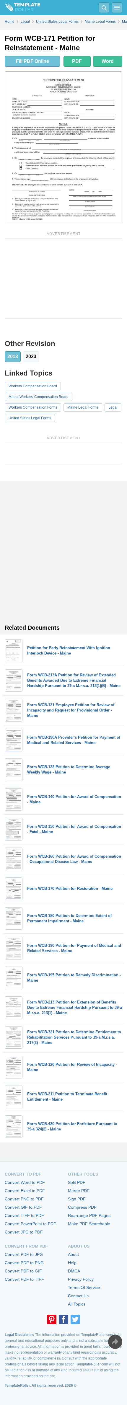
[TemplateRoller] (20, 7)
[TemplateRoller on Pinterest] (51, 1319)
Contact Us (78, 1295)
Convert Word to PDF (25, 1182)
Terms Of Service (84, 1287)
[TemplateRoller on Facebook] (63, 1319)
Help (72, 1262)
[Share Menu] (115, 1342)
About (73, 1254)
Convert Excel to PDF (25, 1190)
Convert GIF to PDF (23, 1207)
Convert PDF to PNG (24, 1262)
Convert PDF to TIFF (24, 1279)
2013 (12, 356)
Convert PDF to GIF (23, 1271)
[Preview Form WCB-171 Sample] (63, 147)
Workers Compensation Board (33, 386)
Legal (113, 407)
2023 (31, 356)
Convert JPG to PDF (24, 1232)
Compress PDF (82, 1207)
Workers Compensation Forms (33, 407)
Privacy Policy (81, 1279)
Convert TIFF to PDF (24, 1215)
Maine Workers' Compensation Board (39, 397)
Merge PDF (78, 1190)
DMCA (74, 1271)
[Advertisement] (63, 279)
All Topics (76, 1304)
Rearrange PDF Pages (89, 1215)
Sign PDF (77, 1199)
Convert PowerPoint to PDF (30, 1223)
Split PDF (76, 1182)
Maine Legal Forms (82, 407)
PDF (77, 61)
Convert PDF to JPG (24, 1254)
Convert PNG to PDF (24, 1199)
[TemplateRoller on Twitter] (75, 1319)
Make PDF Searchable (89, 1223)
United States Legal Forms (30, 418)
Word (108, 61)
